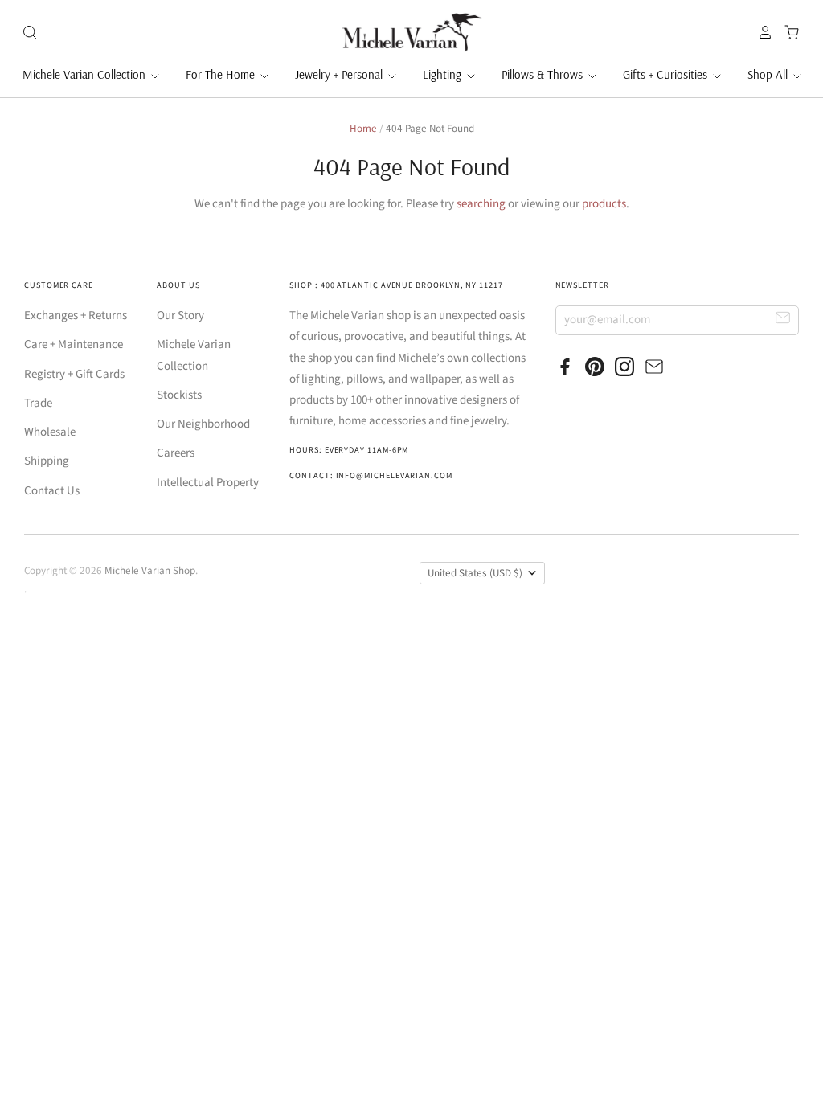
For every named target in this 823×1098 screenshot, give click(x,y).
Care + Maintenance (73, 344)
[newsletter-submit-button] (783, 319)
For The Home (222, 74)
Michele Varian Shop (149, 570)
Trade (38, 403)
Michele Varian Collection (86, 74)
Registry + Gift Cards (74, 374)
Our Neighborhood (203, 424)
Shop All (769, 74)
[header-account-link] (761, 32)
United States (475, 573)
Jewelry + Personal (340, 74)
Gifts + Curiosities (666, 74)
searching (481, 203)
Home (363, 128)
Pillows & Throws (544, 74)
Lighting (444, 74)
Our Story (180, 315)
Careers (175, 453)
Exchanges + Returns (75, 315)
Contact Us (52, 490)
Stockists (179, 395)
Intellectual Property (208, 482)
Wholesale (50, 432)
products (604, 203)
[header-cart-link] (787, 32)
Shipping (46, 461)
